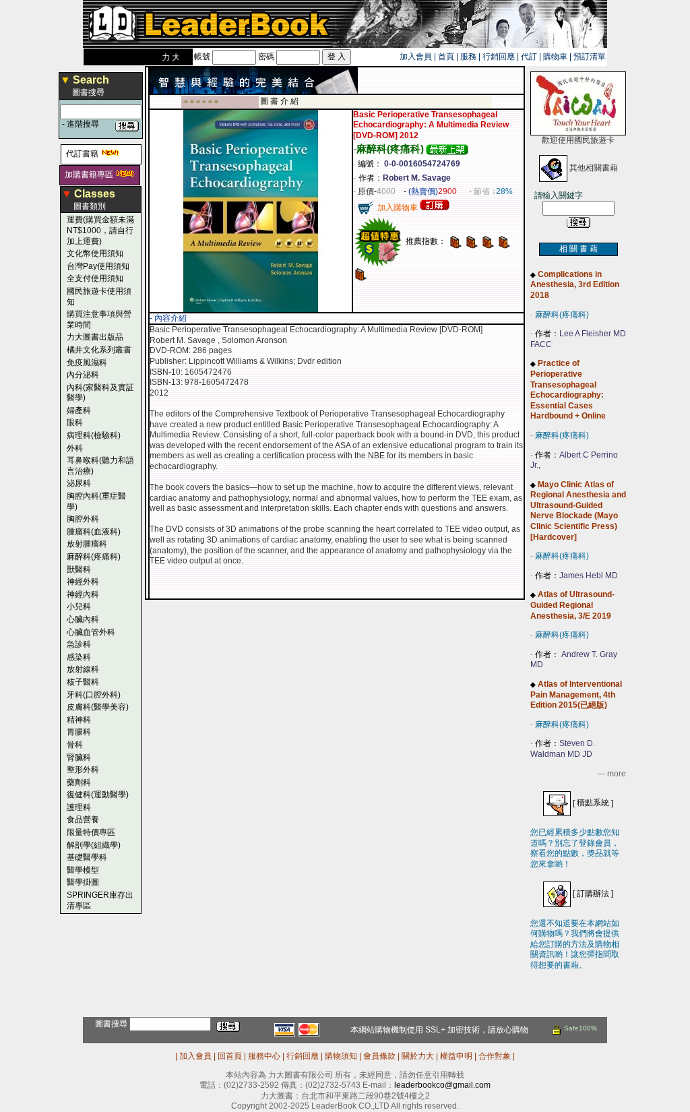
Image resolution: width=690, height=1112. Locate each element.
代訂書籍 (82, 153)
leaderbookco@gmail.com (442, 1085)
